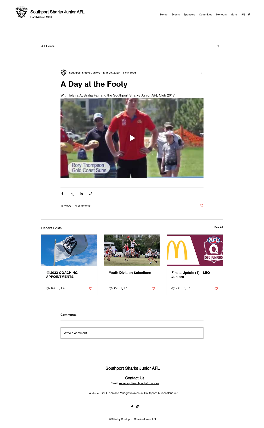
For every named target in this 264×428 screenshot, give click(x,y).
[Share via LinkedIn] (81, 194)
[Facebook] (249, 14)
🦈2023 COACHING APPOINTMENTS (62, 275)
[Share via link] (91, 194)
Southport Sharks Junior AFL (57, 11)
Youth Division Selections (130, 273)
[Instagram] (243, 14)
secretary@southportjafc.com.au (139, 383)
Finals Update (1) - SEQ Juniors (190, 275)
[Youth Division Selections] (132, 250)
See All (218, 227)
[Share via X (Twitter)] (72, 194)
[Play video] (132, 138)
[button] (218, 46)
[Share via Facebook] (62, 194)
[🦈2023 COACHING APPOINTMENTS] (69, 250)
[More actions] (201, 72)
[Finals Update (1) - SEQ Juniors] (195, 250)
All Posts (48, 46)
